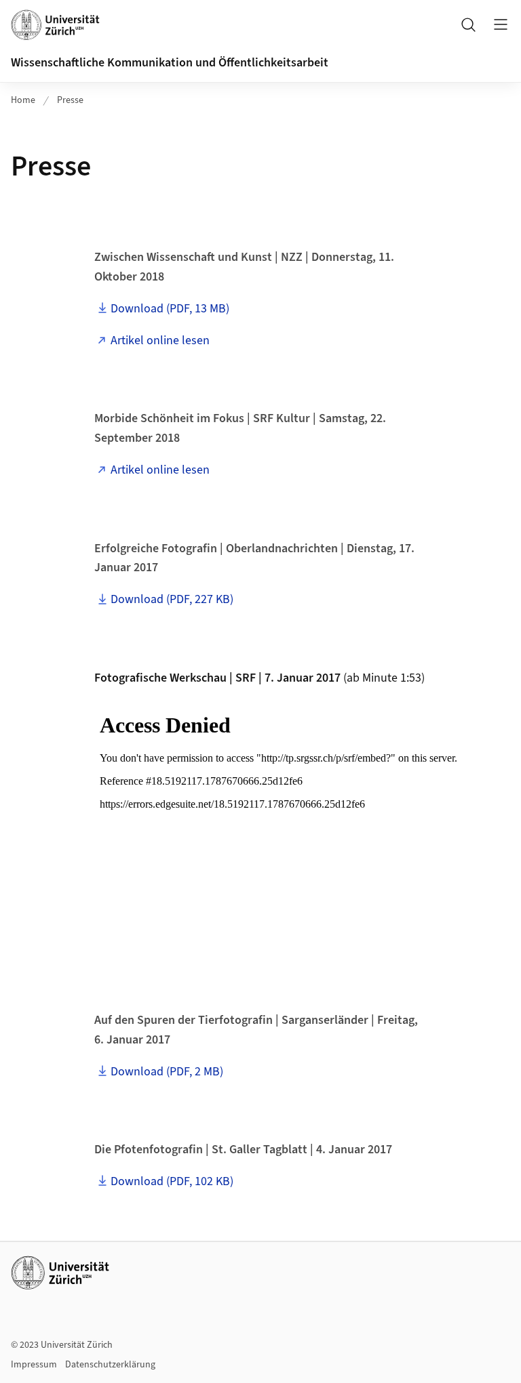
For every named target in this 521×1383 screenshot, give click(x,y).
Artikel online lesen (160, 340)
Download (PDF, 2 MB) (167, 1071)
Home (23, 100)
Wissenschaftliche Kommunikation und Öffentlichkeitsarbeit (169, 62)
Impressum (34, 1364)
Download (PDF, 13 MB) (170, 308)
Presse (70, 100)
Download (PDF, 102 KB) (172, 1181)
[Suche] (468, 24)
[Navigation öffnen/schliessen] (500, 24)
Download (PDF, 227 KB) (172, 599)
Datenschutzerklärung (110, 1364)
